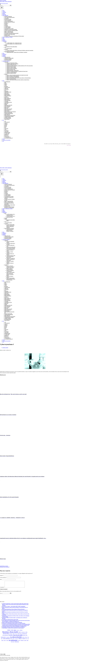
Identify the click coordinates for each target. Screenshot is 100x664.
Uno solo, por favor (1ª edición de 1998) (11, 30)
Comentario (2, 587)
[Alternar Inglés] (17, 221)
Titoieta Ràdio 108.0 (7, 292)
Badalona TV (6, 134)
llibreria (11, 638)
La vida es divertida (16, 637)
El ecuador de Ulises (7, 19)
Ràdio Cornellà (6, 307)
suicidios (25, 640)
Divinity (5, 124)
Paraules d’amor (7, 35)
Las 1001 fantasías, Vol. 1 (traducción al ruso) (14, 42)
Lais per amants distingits (8, 21)
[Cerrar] (1, 7)
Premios (3, 13)
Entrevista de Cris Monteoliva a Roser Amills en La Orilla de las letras (13, 623)
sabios (5, 640)
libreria (26, 637)
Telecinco (6, 324)
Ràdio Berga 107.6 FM (8, 105)
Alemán (5, 44)
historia (26, 635)
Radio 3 (5, 83)
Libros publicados (6, 638)
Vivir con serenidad (7, 20)
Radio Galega (6, 97)
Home (3, 10)
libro (28, 637)
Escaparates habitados (8, 59)
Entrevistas (4, 14)
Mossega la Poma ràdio (8, 112)
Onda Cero (6, 88)
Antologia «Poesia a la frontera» (11, 68)
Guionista (3, 55)
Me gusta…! (6, 190)
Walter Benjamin (17, 641)
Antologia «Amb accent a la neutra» (12, 63)
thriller (27, 640)
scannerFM (6, 91)
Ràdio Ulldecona (7, 114)
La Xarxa (6, 96)
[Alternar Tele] (17, 321)
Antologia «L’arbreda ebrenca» (11, 72)
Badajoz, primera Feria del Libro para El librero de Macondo (12, 622)
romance (2, 640)
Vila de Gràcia (12, 641)
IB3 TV (5, 125)
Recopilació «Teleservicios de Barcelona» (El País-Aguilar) (14, 36)
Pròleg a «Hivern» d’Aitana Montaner (9, 269)
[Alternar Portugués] (17, 223)
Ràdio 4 (5, 84)
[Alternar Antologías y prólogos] (17, 239)
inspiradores (8, 637)
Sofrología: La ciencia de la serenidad (10, 29)
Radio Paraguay (7, 119)
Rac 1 (5, 90)
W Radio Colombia (7, 117)
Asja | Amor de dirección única (9, 17)
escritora (13, 633)
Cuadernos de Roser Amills (8, 58)
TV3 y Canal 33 (7, 122)
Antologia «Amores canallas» (11, 67)
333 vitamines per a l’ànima (8, 28)
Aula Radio (6, 101)
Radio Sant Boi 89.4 (7, 109)
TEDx (3, 53)
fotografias (10, 635)
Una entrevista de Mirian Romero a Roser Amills (10, 619)
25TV (5, 129)
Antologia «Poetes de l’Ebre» (11, 73)
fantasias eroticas (20, 633)
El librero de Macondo (8, 16)
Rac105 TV (6, 135)
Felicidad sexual (24, 633)
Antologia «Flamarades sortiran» (11, 62)
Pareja (26, 638)
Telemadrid (6, 128)
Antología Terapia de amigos (11, 66)
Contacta (3, 11)
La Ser (5, 85)
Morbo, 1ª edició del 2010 (8, 31)
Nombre (1, 575)
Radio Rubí (6, 103)
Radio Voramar (6, 110)
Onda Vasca (6, 92)
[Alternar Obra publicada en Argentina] (17, 228)
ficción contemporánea (5, 635)
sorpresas (22, 640)
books (19, 632)
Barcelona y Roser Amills (10, 632)
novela (23, 638)
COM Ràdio (6, 89)
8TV (5, 127)
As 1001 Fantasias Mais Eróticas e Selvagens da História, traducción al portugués (19, 50)
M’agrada (6, 23)
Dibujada (3, 211)
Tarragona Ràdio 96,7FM (8, 113)
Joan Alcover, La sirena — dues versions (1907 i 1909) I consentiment (13, 606)
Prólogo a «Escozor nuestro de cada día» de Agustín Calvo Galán (17, 75)
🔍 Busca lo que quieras (6, 340)
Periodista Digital (7, 132)
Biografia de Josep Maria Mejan (9, 34)
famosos (16, 633)
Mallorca (20, 638)
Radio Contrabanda (7, 98)
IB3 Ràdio (6, 86)
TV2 (5, 121)
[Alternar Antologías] (17, 240)
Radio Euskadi (6, 93)
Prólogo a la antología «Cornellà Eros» (12, 76)
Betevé (5, 126)
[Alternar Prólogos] (17, 264)
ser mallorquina (13, 640)
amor (15, 630)
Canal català (6, 131)
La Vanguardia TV (7, 137)
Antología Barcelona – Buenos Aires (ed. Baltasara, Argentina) (16, 52)
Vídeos (3, 39)
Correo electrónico (3, 577)
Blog (3, 341)
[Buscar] (0, 4)
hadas (24, 635)
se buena (7, 640)
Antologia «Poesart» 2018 (10, 69)
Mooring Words (9, 48)
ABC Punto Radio (7, 100)
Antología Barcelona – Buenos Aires (12, 70)
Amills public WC (7, 57)
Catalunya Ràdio (7, 87)
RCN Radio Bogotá (7, 118)
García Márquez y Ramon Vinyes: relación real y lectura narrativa (13, 627)
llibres (13, 638)
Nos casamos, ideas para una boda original (11, 33)
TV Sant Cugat (6, 133)
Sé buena (5, 24)
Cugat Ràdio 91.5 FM (8, 102)
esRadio (5, 104)
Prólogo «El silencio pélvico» (11, 78)
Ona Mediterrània (7, 81)
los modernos (16, 638)
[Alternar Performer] (17, 234)
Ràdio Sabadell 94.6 (7, 95)
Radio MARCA (7, 99)
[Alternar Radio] (17, 280)
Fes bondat (6, 25)
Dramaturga (4, 54)
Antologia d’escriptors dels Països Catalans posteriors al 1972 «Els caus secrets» (19, 65)
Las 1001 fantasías (7, 26)
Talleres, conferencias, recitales (7, 37)
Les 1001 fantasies (7, 27)
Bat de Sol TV (6, 136)
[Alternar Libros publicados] (17, 183)
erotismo (11, 633)
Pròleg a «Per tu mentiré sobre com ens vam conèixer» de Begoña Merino (18, 77)
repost (28, 638)
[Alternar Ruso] (17, 213)
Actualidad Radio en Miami (8, 116)
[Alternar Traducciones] (17, 212)
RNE (5, 82)
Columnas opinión (5, 347)
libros (2, 638)
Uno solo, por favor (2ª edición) (9, 189)
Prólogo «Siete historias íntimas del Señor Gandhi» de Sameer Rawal (17, 79)
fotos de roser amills (18, 635)
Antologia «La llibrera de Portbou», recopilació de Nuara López (17, 71)
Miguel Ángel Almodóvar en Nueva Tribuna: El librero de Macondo (13, 609)
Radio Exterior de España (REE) (9, 115)
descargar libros (6, 633)
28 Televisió (6, 130)
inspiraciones (3, 637)
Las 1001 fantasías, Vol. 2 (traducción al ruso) (14, 43)
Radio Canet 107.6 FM (8, 108)
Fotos (3, 38)
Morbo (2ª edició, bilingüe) (8, 32)
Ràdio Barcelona (7, 94)
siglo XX (19, 640)
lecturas (23, 637)
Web (1, 579)
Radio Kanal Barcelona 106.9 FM (10, 111)
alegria (8, 630)
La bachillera (6, 18)
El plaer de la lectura (7, 238)
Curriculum (4, 12)
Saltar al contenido (3, 0)
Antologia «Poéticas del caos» (11, 64)
